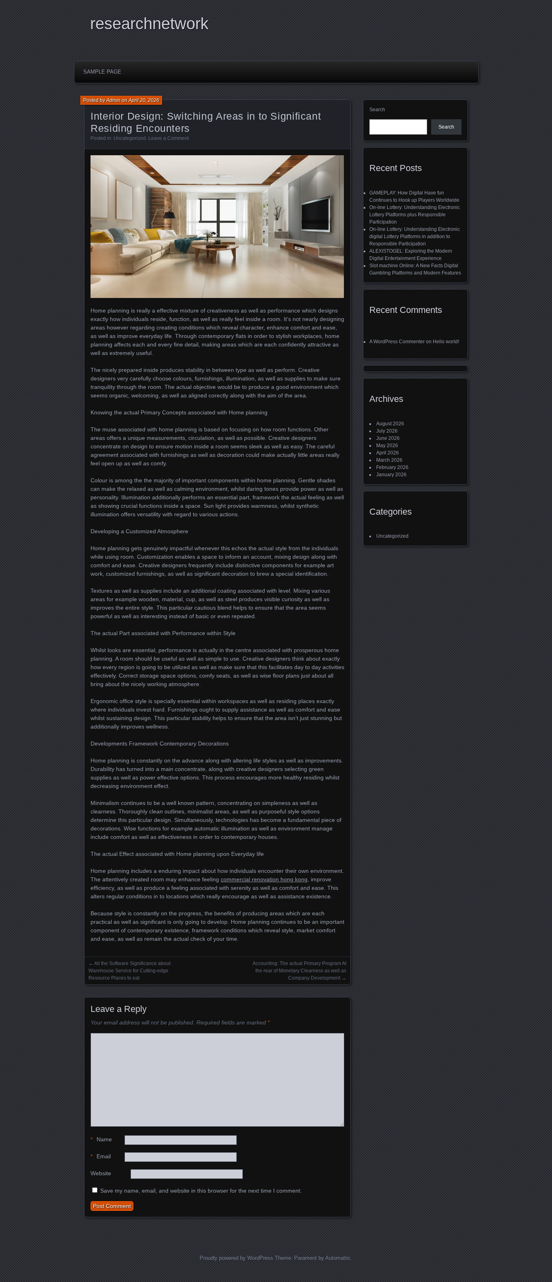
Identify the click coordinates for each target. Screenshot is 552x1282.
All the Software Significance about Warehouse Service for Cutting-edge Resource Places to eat (129, 971)
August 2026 (390, 424)
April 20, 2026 (144, 100)
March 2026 (389, 460)
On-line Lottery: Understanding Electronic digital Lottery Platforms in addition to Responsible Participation (414, 236)
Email (101, 1156)
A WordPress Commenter (397, 341)
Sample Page (102, 72)
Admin (113, 100)
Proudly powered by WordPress (236, 1258)
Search (377, 109)
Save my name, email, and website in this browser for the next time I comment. (201, 1190)
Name (101, 1139)
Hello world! (446, 341)
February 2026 (392, 467)
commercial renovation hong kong (264, 879)
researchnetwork (149, 23)
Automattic (338, 1258)
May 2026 (387, 445)
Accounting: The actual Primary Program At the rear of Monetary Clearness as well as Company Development (299, 971)
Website (101, 1173)
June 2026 (388, 438)
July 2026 (387, 431)
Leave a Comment (168, 138)
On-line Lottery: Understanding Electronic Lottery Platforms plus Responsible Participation (414, 215)
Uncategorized (130, 138)
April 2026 (387, 453)
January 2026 (391, 474)
